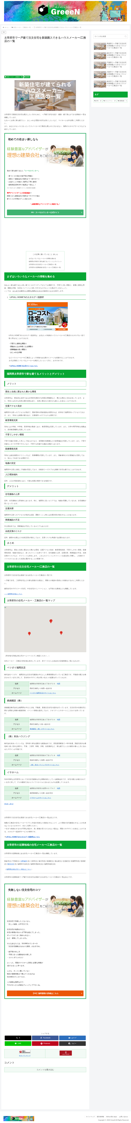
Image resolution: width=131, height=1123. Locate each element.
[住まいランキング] (24, 1053)
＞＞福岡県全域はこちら (13, 594)
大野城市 (23, 861)
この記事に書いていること (42, 254)
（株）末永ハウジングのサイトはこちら (44, 765)
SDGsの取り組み (111, 1116)
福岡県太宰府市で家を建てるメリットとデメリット (45, 261)
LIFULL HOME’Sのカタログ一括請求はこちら (23, 837)
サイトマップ (90, 1116)
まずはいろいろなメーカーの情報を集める (42, 258)
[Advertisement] (45, 58)
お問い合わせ (123, 1116)
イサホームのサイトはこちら (40, 798)
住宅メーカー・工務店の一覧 (15, 77)
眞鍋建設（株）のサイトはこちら (42, 729)
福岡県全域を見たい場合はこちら (18, 869)
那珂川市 (10, 864)
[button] (50, 621)
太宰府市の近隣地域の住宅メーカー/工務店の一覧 (45, 267)
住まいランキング (24, 1055)
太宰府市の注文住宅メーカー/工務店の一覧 (42, 264)
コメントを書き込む (45, 1070)
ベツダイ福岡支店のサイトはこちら (43, 693)
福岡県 (28, 77)
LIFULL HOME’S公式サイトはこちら (24, 366)
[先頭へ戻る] (8, 804)
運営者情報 (100, 1116)
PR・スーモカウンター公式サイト (45, 212)
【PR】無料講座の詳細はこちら (45, 993)
